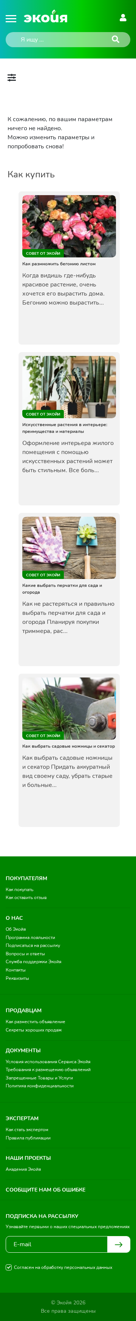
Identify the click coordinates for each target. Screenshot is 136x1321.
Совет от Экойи (43, 253)
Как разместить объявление (35, 1022)
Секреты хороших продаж (34, 1030)
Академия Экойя (23, 1169)
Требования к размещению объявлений (48, 1070)
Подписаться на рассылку (33, 945)
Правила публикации (28, 1138)
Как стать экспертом (27, 1130)
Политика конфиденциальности (40, 1086)
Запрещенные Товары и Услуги (39, 1078)
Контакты (16, 970)
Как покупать (19, 890)
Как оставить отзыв (26, 898)
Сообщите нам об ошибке (45, 1189)
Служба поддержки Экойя (33, 962)
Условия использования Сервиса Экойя (48, 1062)
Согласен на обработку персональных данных (63, 1267)
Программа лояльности (30, 938)
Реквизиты (17, 978)
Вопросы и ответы (25, 954)
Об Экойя (16, 929)
